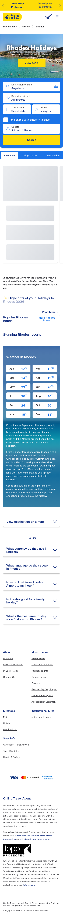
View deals (31, 62)
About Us (8, 658)
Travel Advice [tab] (51, 155)
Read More (49, 312)
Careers (35, 683)
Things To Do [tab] (29, 155)
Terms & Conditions (42, 664)
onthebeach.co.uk (41, 717)
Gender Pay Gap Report (44, 689)
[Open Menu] (57, 17)
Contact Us (9, 677)
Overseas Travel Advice (16, 744)
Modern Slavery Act (42, 695)
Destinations (10, 26)
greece (26, 26)
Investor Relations (13, 664)
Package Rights (39, 670)
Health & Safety (11, 757)
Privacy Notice (11, 670)
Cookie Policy (38, 677)
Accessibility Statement (43, 701)
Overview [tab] (9, 155)
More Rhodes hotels (46, 319)
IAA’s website (29, 885)
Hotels (6, 723)
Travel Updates (11, 751)
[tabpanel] (31, 395)
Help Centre (38, 658)
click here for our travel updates (35, 839)
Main (5, 717)
